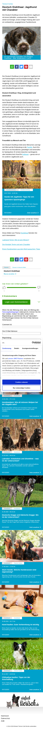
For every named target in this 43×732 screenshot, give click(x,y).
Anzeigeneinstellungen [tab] (30, 348)
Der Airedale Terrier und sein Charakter (16, 244)
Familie (29, 147)
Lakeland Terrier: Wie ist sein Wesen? (15, 240)
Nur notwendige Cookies (21, 388)
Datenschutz (5, 718)
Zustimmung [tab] (6, 348)
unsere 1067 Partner (15, 358)
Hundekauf (24, 233)
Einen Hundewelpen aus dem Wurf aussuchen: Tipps (21, 249)
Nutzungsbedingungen (10, 312)
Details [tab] (16, 348)
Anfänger (25, 154)
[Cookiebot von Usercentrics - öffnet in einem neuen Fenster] (32, 343)
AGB (2, 721)
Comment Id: (7, 325)
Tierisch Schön (7, 4)
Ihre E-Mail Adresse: (10, 331)
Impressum (5, 716)
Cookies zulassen (21, 382)
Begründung (6, 338)
